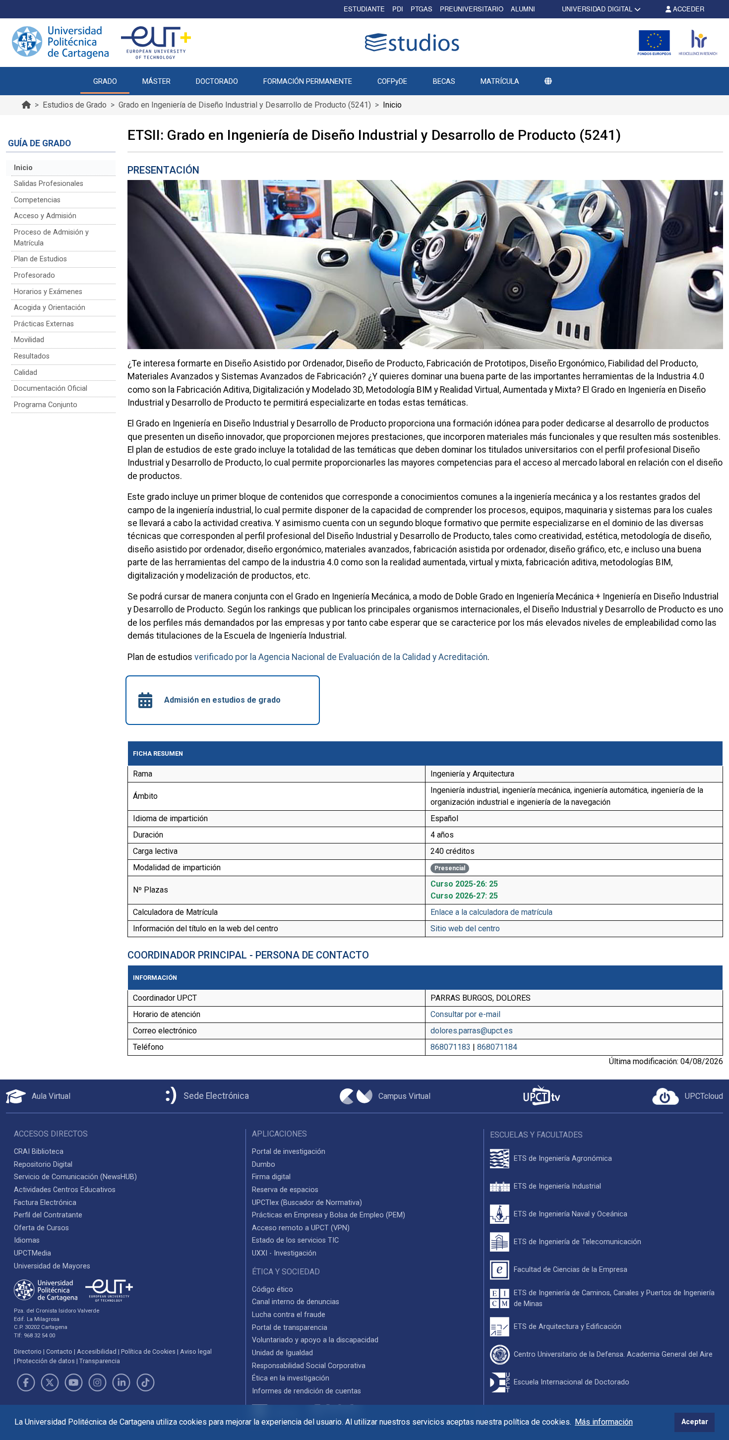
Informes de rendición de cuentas (306, 1391)
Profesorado (34, 275)
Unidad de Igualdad (282, 1353)
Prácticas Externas (44, 324)
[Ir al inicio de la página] (26, 105)
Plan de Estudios (40, 259)
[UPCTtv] (541, 1096)
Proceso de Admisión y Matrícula (51, 237)
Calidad (25, 372)
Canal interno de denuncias (295, 1302)
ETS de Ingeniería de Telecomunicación (577, 1242)
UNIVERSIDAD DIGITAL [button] (597, 8)
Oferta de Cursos (41, 1228)
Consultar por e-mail (465, 1014)
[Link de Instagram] (98, 1382)
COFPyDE (392, 81)
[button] (548, 81)
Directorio (28, 1351)
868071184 (497, 1047)
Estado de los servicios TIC (295, 1240)
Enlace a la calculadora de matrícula (491, 912)
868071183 (450, 1047)
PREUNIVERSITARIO (471, 8)
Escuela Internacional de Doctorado (571, 1382)
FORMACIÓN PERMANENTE (307, 81)
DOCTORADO (217, 81)
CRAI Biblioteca (38, 1151)
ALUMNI (523, 8)
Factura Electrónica (45, 1203)
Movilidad (29, 340)
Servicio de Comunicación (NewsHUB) (75, 1177)
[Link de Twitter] (49, 1382)
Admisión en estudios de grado (222, 700)
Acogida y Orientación (49, 307)
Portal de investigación (288, 1151)
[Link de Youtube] (73, 1382)
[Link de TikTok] (145, 1382)
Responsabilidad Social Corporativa (308, 1366)
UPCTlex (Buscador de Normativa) (307, 1203)
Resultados (32, 356)
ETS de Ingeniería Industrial (557, 1186)
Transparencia (99, 1361)
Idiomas (27, 1240)
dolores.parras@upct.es (471, 1030)
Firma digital (271, 1177)
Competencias (37, 200)
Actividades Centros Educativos (65, 1190)
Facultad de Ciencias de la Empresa (570, 1269)
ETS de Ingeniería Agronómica (563, 1158)
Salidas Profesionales (48, 184)
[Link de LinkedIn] (121, 1382)
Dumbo (263, 1164)
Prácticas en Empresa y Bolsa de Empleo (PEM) (328, 1215)
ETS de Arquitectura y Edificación (567, 1326)
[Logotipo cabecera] (414, 42)
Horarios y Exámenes (48, 292)
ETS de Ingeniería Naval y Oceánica (570, 1214)
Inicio (23, 168)
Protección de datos (46, 1361)
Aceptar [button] (694, 1422)
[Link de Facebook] (26, 1382)
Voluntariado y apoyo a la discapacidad (315, 1340)
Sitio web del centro (465, 928)
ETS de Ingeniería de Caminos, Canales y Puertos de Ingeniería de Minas (614, 1298)
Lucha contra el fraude (288, 1315)
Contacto (59, 1351)
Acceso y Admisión (45, 216)
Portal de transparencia (289, 1327)
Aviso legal (196, 1351)
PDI (397, 8)
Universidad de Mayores (52, 1266)
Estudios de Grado (75, 105)
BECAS (444, 81)
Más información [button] (604, 1422)
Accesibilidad (97, 1351)
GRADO (105, 81)
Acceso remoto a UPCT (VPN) (301, 1228)
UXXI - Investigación (284, 1253)
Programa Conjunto (45, 405)
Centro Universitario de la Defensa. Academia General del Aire (613, 1354)
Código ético (272, 1289)
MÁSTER (156, 81)
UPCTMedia (32, 1253)
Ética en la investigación (290, 1378)
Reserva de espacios (285, 1190)
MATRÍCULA (500, 81)
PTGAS (421, 8)
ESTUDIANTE (364, 8)
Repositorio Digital (43, 1164)
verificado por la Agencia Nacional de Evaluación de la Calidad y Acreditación (340, 657)
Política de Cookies (148, 1351)
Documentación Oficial (50, 388)
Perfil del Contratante (48, 1215)
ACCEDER (687, 8)
